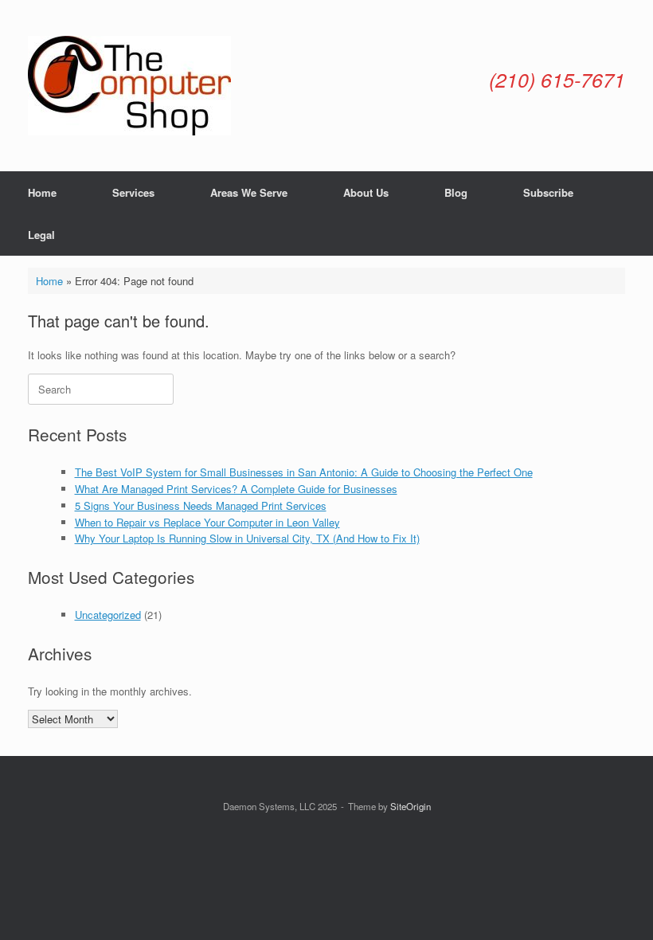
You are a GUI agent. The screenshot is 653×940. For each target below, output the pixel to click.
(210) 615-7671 (557, 79)
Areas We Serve (248, 192)
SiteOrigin (410, 806)
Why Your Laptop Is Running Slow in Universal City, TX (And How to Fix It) (247, 538)
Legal (41, 234)
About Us (366, 192)
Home (42, 192)
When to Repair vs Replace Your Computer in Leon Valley (207, 522)
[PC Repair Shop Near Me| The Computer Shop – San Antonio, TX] (129, 85)
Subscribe (548, 192)
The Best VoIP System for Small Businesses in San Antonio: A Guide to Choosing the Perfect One (304, 472)
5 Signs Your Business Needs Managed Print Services (200, 505)
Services (133, 192)
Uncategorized (108, 614)
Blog (455, 192)
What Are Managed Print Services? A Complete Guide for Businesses (236, 488)
